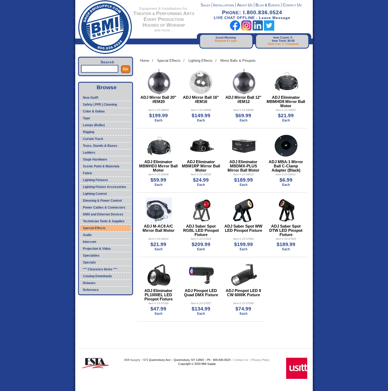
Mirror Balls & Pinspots (238, 61)
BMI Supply (132, 359)
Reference (91, 290)
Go (125, 69)
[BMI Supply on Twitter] (269, 29)
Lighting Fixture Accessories (104, 187)
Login (233, 40)
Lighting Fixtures (95, 180)
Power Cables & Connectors (104, 207)
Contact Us (241, 359)
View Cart (274, 43)
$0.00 (291, 40)
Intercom (89, 242)
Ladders (89, 152)
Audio (87, 235)
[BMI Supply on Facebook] (235, 29)
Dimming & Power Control (102, 200)
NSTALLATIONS (223, 5)
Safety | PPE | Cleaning (100, 104)
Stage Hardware (95, 159)
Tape (86, 118)
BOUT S (245, 5)
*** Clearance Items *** (100, 269)
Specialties (91, 255)
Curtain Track (93, 139)
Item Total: (279, 40)
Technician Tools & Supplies (104, 221)
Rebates (89, 283)
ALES (205, 5)
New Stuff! (90, 98)
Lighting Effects (200, 61)
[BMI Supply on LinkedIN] (258, 29)
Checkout (292, 43)
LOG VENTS (267, 5)
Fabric (87, 173)
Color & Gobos (94, 111)
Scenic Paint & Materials (101, 166)
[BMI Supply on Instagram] (246, 29)
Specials (89, 262)
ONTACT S (292, 5)
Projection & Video (97, 249)
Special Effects (94, 228)
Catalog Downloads (97, 276)
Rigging (88, 132)
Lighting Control (95, 194)
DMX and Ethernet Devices (103, 214)
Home (144, 61)
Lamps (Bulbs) (94, 125)
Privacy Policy (260, 359)
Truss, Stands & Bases (100, 146)
